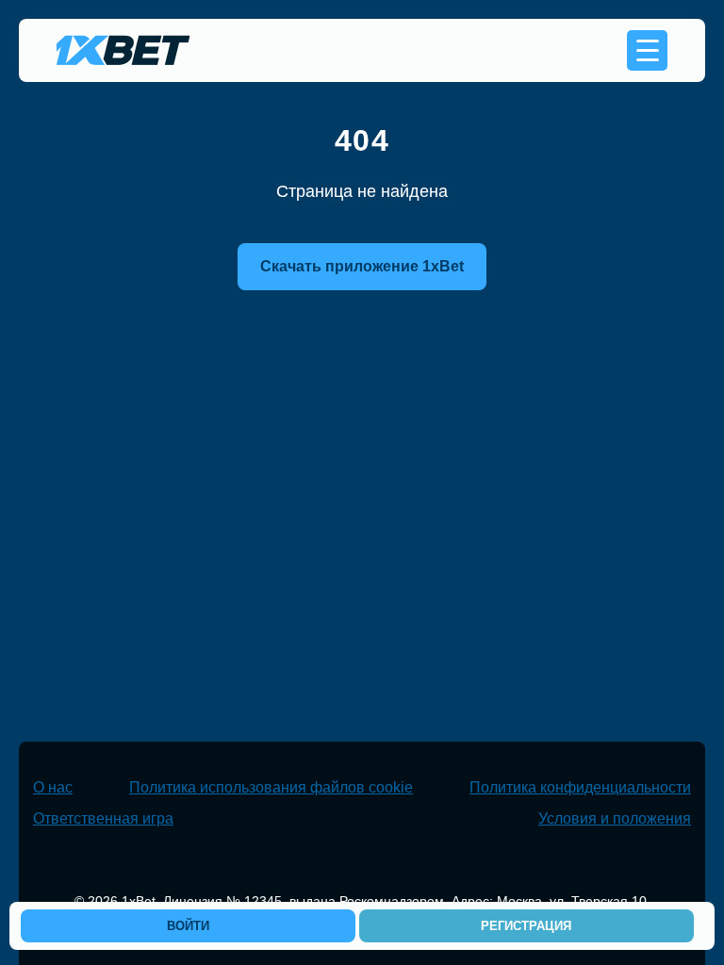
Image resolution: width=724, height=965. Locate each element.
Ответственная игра (103, 818)
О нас (53, 787)
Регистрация (526, 926)
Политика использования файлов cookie (271, 787)
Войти (188, 926)
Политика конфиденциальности (580, 787)
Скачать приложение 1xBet (362, 266)
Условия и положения (614, 818)
